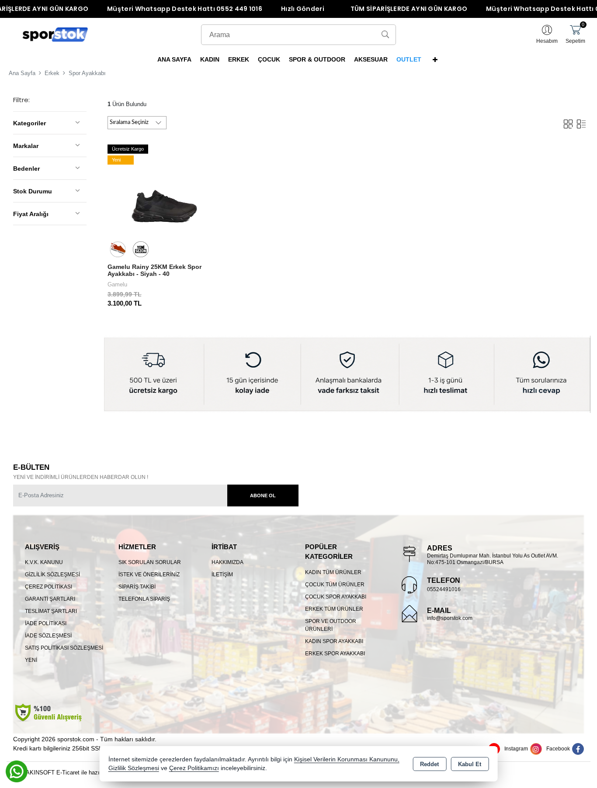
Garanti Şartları (50, 599)
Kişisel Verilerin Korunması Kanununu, (346, 759)
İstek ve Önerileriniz (149, 574)
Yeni (31, 660)
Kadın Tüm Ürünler (333, 572)
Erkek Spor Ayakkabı (335, 653)
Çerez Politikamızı (194, 768)
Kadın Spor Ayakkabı (334, 641)
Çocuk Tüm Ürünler (334, 585)
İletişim (222, 574)
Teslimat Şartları (51, 611)
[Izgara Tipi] (568, 122)
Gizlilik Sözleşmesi (52, 574)
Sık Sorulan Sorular (149, 562)
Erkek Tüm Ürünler (334, 609)
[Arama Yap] (385, 35)
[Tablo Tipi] (581, 122)
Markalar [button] (25, 145)
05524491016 (444, 589)
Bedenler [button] (26, 168)
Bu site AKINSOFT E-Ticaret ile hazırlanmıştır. (66, 772)
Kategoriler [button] (29, 123)
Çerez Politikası (48, 587)
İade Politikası (45, 623)
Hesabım (547, 41)
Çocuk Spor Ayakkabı (335, 597)
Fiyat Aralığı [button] (31, 213)
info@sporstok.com (449, 618)
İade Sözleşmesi (48, 636)
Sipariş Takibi (137, 587)
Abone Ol (263, 495)
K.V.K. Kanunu (44, 562)
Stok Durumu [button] (32, 191)
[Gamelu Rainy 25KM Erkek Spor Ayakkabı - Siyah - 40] (165, 199)
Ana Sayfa (174, 59)
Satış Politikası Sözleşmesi (64, 648)
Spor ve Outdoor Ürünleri (330, 625)
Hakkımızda (227, 562)
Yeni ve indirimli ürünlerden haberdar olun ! (80, 477)
